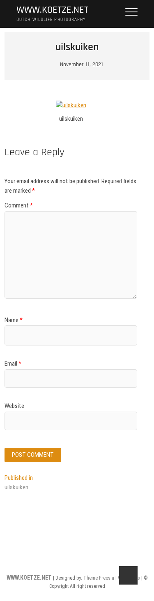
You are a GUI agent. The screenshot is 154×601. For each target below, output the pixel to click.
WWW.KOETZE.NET (52, 10)
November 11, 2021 (80, 64)
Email (13, 363)
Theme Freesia (98, 578)
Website (14, 406)
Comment (19, 205)
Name (14, 320)
